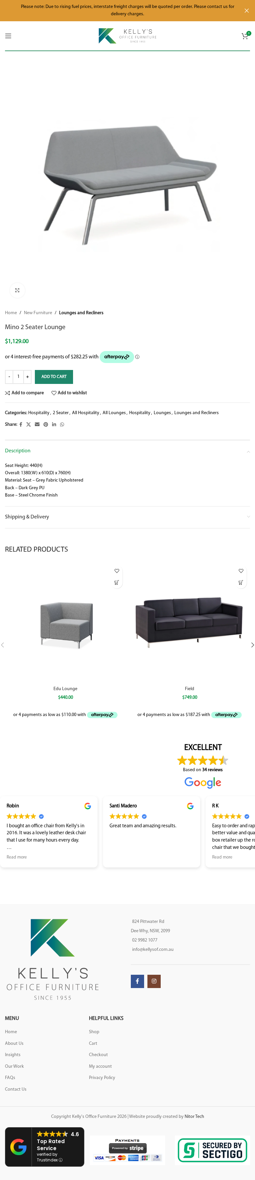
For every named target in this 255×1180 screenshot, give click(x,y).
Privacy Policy (102, 1077)
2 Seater (61, 412)
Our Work (14, 1066)
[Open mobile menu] (8, 36)
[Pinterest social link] (46, 425)
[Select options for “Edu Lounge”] (117, 583)
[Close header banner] (246, 10)
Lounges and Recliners (81, 313)
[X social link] (28, 425)
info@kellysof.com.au (153, 949)
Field (189, 688)
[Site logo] (127, 35)
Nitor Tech (194, 1116)
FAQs (10, 1077)
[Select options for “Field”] (241, 583)
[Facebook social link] (20, 425)
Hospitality (38, 412)
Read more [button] (17, 857)
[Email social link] (37, 425)
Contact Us (16, 1089)
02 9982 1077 (144, 940)
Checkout (98, 1054)
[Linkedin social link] (54, 425)
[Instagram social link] (154, 981)
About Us (14, 1043)
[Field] (189, 622)
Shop (94, 1032)
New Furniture (38, 313)
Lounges (162, 412)
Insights (13, 1054)
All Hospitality (85, 412)
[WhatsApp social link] (62, 425)
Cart (93, 1043)
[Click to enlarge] (17, 290)
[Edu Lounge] (65, 622)
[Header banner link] (117, 10)
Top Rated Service (51, 1145)
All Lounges (114, 412)
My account (100, 1066)
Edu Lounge (65, 688)
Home (11, 313)
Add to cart (54, 377)
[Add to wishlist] (117, 571)
